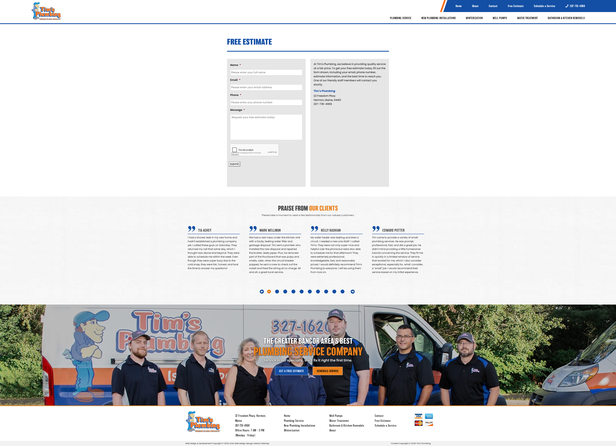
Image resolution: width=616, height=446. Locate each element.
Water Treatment (527, 18)
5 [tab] (305, 291)
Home (459, 6)
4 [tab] (296, 291)
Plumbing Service (400, 18)
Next (353, 291)
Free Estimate (516, 6)
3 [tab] (288, 291)
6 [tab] (313, 291)
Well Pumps (500, 18)
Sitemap (265, 443)
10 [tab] (347, 291)
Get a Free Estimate (291, 371)
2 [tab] (280, 291)
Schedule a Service (544, 6)
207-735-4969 (577, 6)
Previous (262, 291)
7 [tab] (321, 291)
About (475, 6)
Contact (493, 6)
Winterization (474, 18)
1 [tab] (272, 291)
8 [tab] (329, 291)
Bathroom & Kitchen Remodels (566, 18)
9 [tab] (337, 291)
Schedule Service (327, 371)
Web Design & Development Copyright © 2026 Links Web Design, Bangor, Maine (222, 443)
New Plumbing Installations (438, 18)
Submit (234, 164)
